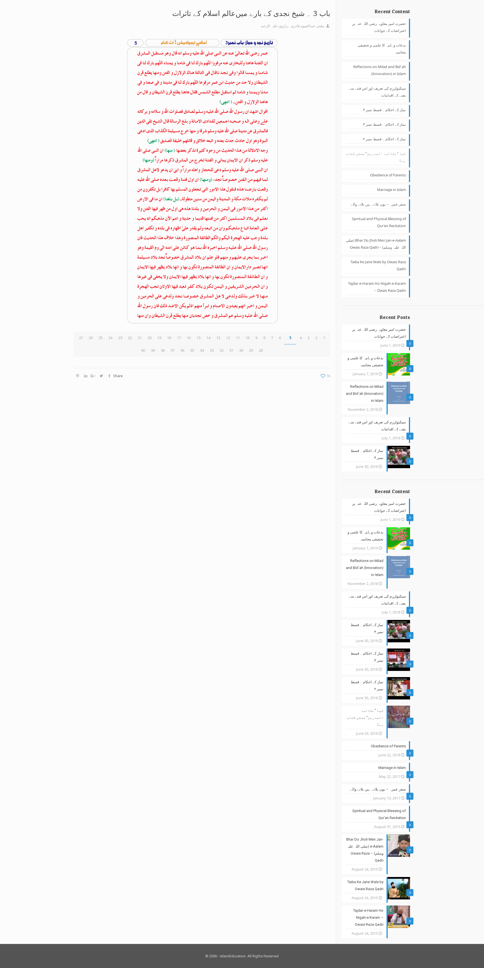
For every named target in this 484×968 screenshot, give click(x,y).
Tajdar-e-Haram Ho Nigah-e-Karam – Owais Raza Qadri (377, 287)
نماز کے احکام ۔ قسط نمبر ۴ (384, 109)
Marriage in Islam (391, 189)
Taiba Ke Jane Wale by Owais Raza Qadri (378, 265)
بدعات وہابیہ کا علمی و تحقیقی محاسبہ (382, 49)
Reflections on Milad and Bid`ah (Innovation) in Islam (379, 70)
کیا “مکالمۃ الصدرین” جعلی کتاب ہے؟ (376, 157)
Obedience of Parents (388, 175)
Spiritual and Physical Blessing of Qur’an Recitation (379, 222)
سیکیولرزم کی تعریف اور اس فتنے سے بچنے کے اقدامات (377, 92)
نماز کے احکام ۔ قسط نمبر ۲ (384, 138)
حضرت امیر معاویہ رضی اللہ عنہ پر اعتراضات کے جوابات (379, 27)
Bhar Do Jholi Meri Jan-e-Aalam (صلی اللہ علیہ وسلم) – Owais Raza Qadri (376, 244)
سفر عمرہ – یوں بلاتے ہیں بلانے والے (378, 204)
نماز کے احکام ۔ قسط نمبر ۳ (384, 124)
